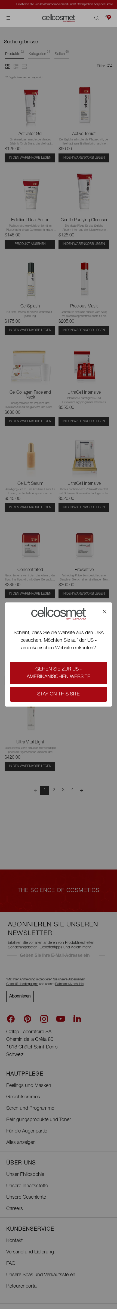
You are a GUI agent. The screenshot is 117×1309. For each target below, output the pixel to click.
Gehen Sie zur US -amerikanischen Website (58, 673)
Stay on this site (58, 694)
